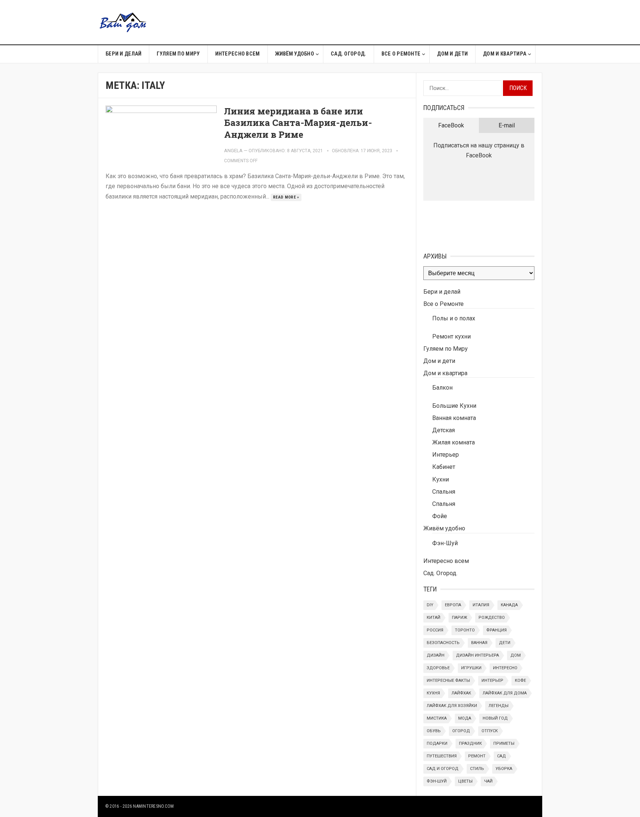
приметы (503, 743)
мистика (437, 718)
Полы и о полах (453, 318)
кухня (433, 693)
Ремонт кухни (451, 336)
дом (515, 655)
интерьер (492, 680)
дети (504, 642)
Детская (443, 430)
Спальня (443, 491)
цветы (465, 781)
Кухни (440, 479)
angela (233, 150)
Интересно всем (237, 54)
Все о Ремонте (401, 54)
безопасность (443, 642)
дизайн (435, 655)
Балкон (442, 387)
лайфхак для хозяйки (452, 705)
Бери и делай (123, 54)
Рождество (492, 617)
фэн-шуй (437, 781)
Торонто (465, 630)
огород (461, 730)
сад (501, 756)
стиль (477, 768)
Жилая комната (453, 442)
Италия (481, 605)
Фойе (439, 516)
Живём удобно (294, 54)
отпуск (489, 730)
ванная (479, 642)
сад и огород (443, 768)
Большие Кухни (454, 405)
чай (488, 781)
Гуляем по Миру (178, 54)
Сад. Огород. (348, 54)
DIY (430, 605)
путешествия (442, 756)
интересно (505, 668)
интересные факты (448, 680)
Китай (433, 617)
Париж (459, 617)
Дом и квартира (504, 54)
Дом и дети (452, 54)
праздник (470, 743)
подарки (437, 743)
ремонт (477, 756)
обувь (434, 730)
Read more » (286, 197)
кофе (520, 680)
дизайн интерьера (477, 655)
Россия (435, 630)
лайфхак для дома (505, 693)
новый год (495, 718)
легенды (499, 705)
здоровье (438, 668)
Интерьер (445, 454)
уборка (504, 768)
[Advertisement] (407, 22)
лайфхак (461, 693)
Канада (509, 605)
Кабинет (443, 466)
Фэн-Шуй (445, 543)
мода (464, 718)
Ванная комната (454, 417)
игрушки (471, 668)
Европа (453, 605)
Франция (496, 630)
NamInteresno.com (153, 806)
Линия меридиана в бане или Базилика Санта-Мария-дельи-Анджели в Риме (298, 122)
